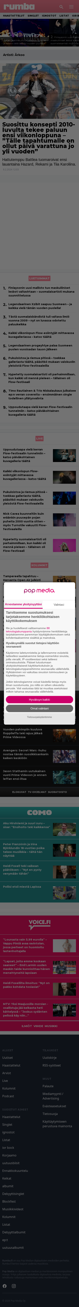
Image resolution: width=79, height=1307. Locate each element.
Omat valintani (39, 708)
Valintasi (59, 604)
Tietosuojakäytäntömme (39, 717)
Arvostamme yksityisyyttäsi (23, 604)
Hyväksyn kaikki (39, 699)
